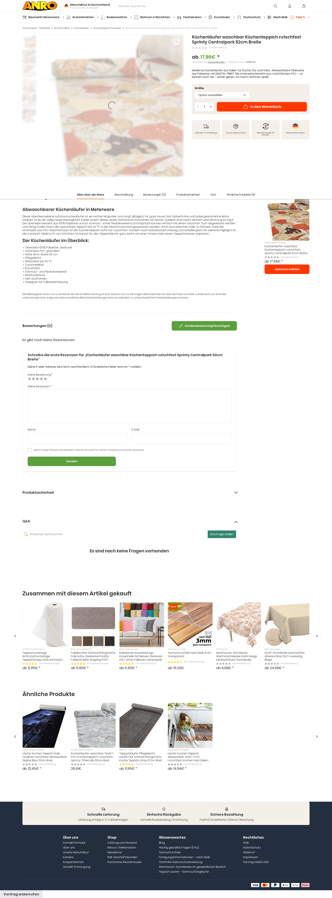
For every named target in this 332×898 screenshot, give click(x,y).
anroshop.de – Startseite (36, 28)
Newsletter (115, 852)
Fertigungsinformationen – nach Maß (184, 857)
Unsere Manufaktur (76, 852)
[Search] (275, 6)
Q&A (213, 195)
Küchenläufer (81, 28)
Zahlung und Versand (122, 842)
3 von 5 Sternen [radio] (37, 378)
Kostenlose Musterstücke (125, 862)
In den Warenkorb (265, 106)
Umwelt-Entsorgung (76, 867)
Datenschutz (252, 847)
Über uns (69, 847)
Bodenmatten (62, 28)
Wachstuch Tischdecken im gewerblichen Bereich (192, 867)
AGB (246, 842)
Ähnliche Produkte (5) (241, 195)
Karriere (68, 857)
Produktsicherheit (188, 195)
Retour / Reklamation (122, 847)
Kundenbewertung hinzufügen (207, 326)
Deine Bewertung (40, 375)
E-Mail (135, 429)
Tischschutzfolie (170, 852)
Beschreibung (124, 195)
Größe (199, 88)
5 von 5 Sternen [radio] (45, 378)
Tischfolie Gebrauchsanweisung (180, 862)
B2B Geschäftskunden (122, 857)
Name (32, 429)
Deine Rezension (40, 386)
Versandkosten (216, 62)
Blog (162, 842)
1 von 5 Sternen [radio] (29, 378)
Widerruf (249, 852)
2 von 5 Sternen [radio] (33, 378)
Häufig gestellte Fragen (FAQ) (179, 847)
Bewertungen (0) (154, 195)
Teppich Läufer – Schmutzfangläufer (184, 871)
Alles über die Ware (90, 195)
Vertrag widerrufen (256, 862)
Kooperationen (73, 862)
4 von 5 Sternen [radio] (41, 378)
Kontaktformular (74, 842)
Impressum (250, 857)
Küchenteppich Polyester (107, 28)
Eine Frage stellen (221, 534)
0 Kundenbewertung (218, 48)
